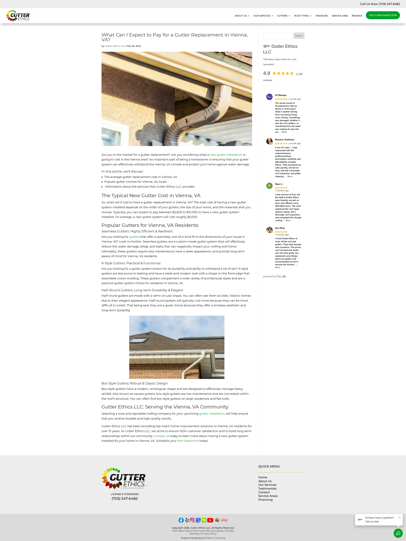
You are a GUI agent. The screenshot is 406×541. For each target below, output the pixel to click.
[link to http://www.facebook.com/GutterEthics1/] (181, 522)
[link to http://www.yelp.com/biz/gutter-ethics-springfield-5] (187, 521)
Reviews (357, 15)
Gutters (282, 15)
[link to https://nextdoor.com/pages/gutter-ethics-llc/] (204, 521)
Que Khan (280, 228)
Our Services (261, 15)
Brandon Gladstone (284, 139)
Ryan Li (279, 184)
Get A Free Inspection (383, 15)
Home (262, 477)
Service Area (340, 15)
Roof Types (301, 15)
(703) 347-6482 (389, 4)
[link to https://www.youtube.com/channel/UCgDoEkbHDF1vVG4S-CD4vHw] (210, 521)
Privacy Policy (208, 533)
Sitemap (194, 533)
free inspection (188, 441)
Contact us (161, 436)
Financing (321, 15)
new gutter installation (226, 155)
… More (283, 132)
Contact (264, 492)
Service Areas (268, 496)
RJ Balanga (280, 95)
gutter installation (212, 413)
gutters (134, 237)
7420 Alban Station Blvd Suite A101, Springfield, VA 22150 (203, 530)
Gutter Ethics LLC (115, 46)
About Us (241, 15)
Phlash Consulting (215, 538)
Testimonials (267, 488)
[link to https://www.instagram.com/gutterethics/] (192, 521)
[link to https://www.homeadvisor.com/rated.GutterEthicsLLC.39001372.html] (217, 521)
